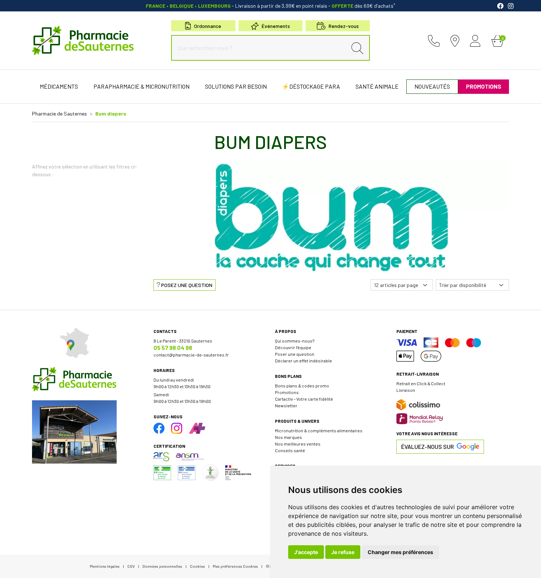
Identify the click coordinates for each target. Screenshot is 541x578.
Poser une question (294, 354)
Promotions (287, 392)
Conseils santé (290, 450)
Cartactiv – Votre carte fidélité (304, 398)
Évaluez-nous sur (427, 446)
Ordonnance (207, 26)
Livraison (405, 390)
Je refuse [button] (342, 552)
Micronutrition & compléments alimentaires (319, 430)
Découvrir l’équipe (293, 347)
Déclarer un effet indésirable (303, 360)
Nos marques (288, 437)
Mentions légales (105, 566)
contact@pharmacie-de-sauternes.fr (191, 354)
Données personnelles (162, 566)
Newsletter (286, 405)
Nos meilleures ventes (298, 443)
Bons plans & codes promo (302, 385)
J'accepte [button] (306, 552)
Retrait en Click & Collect (420, 383)
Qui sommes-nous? (294, 340)
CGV (131, 566)
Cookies (197, 566)
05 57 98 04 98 (172, 347)
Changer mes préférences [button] (400, 552)
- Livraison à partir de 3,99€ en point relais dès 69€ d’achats (270, 6)
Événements (276, 26)
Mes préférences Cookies (235, 566)
